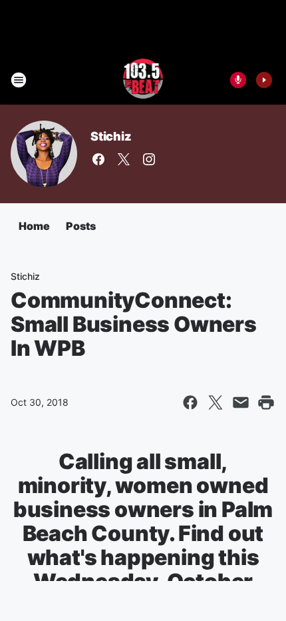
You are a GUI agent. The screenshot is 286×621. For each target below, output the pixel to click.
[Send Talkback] (238, 80)
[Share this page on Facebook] (190, 402)
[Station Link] (143, 80)
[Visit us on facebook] (98, 159)
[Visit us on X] (124, 159)
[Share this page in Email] (240, 402)
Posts (81, 226)
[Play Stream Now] (264, 80)
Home (34, 226)
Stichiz (111, 136)
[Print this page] (266, 402)
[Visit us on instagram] (149, 159)
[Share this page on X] (215, 402)
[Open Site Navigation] (19, 80)
